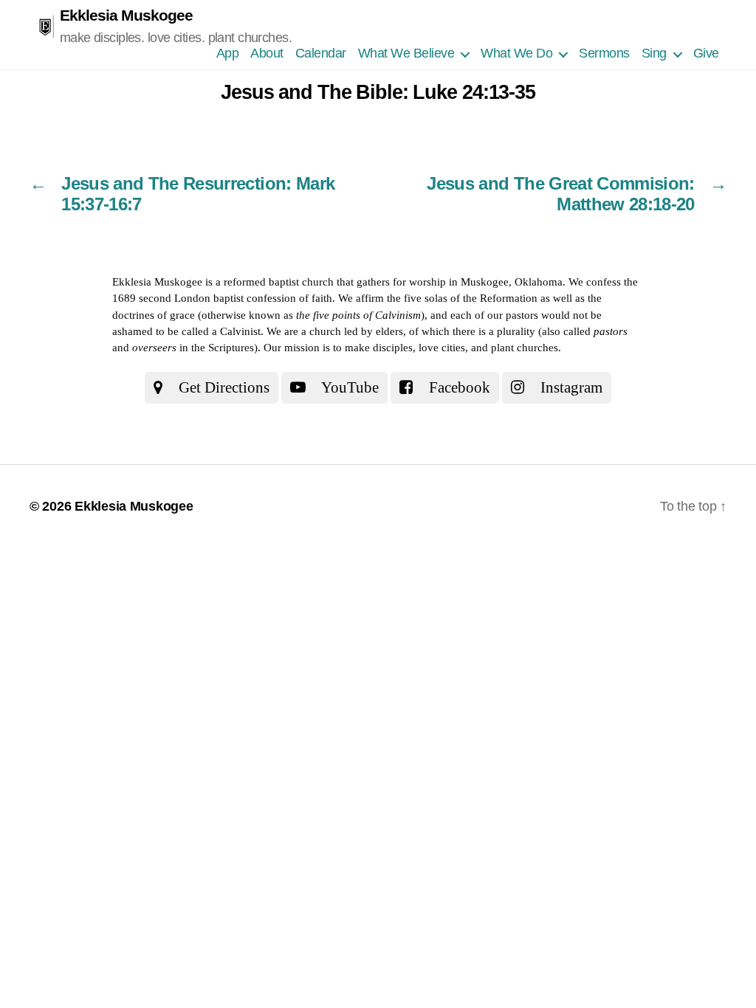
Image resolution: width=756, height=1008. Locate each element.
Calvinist (240, 331)
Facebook (457, 387)
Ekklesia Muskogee (126, 15)
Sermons (604, 53)
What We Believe (406, 53)
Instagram (569, 387)
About (267, 53)
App (227, 53)
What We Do (516, 53)
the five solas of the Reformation (462, 298)
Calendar (320, 53)
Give (706, 53)
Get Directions (222, 387)
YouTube (348, 387)
